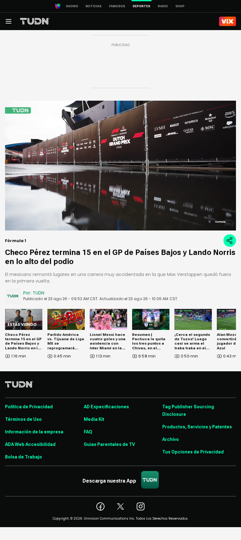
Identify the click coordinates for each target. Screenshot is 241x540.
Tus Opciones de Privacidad (193, 451)
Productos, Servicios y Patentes (197, 426)
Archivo (170, 439)
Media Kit (94, 419)
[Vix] (227, 21)
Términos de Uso (23, 419)
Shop (180, 6)
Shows (72, 6)
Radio (163, 6)
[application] (120, 165)
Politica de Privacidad (29, 406)
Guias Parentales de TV (109, 444)
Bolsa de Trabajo (23, 456)
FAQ (88, 431)
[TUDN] (35, 21)
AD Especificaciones (106, 406)
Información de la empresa (34, 431)
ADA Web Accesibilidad (30, 444)
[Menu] (8, 21)
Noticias (94, 6)
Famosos (117, 6)
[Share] (229, 240)
